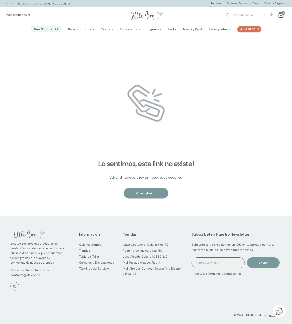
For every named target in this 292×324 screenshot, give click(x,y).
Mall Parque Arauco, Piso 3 (141, 262)
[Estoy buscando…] (227, 15)
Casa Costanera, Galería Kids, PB (145, 245)
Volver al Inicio (146, 193)
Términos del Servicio (94, 268)
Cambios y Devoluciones (96, 262)
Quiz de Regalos (275, 3)
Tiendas (216, 3)
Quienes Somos (237, 3)
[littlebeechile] (146, 15)
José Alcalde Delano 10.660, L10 (145, 256)
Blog (256, 3)
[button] (6, 3)
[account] (271, 15)
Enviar (263, 263)
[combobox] (243, 15)
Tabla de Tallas (89, 256)
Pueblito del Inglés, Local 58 (142, 250)
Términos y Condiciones (224, 274)
